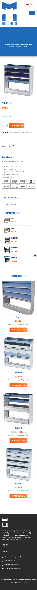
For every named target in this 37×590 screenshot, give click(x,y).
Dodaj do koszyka (17, 125)
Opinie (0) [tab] (11, 146)
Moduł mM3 (18, 428)
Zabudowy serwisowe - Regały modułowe (21, 132)
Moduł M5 (18, 317)
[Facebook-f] (3, 545)
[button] (32, 13)
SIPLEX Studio (22, 582)
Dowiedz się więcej (18, 385)
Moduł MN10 (18, 483)
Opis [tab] (3, 146)
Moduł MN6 (18, 372)
